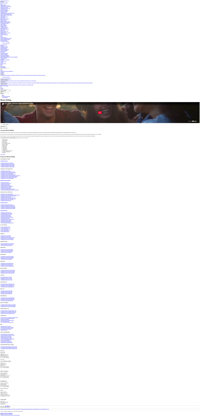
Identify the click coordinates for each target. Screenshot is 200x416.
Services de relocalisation (4, 55)
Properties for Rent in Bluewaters (6, 292)
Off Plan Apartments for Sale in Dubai (7, 243)
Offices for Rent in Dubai (5, 218)
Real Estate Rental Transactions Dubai (7, 320)
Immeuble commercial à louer (5, 32)
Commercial (2, 58)
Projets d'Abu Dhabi (3, 40)
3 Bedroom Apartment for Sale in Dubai (7, 165)
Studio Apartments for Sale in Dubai (7, 186)
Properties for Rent (3, 210)
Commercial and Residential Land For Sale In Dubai (9, 189)
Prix (1, 65)
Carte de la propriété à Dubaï (5, 39)
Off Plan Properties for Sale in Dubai (7, 244)
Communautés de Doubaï (4, 41)
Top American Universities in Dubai (7, 328)
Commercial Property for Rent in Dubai (7, 219)
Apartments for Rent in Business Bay (7, 264)
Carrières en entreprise (21, 84)
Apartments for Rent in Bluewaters (7, 290)
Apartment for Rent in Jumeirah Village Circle (8, 311)
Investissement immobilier (35, 82)
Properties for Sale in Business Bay (7, 265)
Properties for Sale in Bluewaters (6, 293)
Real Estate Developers (6, 96)
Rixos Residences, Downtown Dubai (7, 334)
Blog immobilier (3, 67)
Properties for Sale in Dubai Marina (7, 251)
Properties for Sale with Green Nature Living (8, 198)
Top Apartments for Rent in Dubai (6, 213)
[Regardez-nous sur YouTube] (7, 406)
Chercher (2, 93)
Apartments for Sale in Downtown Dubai (8, 171)
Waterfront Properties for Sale (6, 200)
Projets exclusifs (3, 4)
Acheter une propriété (4, 11)
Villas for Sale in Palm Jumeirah (6, 259)
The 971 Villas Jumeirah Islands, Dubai (7, 338)
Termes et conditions (41, 409)
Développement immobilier (4, 59)
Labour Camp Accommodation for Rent (7, 318)
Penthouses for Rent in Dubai (6, 212)
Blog (32, 84)
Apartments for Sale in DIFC (6, 170)
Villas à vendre (2, 17)
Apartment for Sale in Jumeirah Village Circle (8, 310)
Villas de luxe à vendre (4, 7)
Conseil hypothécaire (3, 54)
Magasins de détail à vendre (5, 21)
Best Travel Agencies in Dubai (6, 329)
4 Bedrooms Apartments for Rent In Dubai (8, 208)
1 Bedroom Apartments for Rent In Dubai (8, 205)
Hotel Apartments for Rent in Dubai (7, 217)
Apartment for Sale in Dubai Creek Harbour (8, 304)
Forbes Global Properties (4, 10)
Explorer (2, 74)
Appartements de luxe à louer (5, 8)
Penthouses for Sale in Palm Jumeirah (7, 239)
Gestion (1, 62)
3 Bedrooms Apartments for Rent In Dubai (8, 207)
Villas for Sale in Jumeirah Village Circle (8, 313)
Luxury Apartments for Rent (5, 229)
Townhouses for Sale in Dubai (6, 183)
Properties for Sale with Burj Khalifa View (8, 197)
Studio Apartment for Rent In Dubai (7, 204)
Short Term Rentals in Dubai (6, 221)
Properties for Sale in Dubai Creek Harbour (8, 306)
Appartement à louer (3, 28)
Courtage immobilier (3, 57)
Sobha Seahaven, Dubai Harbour (6, 341)
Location (1, 88)
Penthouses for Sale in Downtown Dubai (8, 237)
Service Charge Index (4, 50)
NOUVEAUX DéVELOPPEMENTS (6, 71)
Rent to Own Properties (5, 319)
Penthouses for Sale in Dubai (6, 185)
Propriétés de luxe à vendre (4, 5)
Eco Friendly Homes (3, 44)
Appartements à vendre (4, 16)
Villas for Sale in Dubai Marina (6, 252)
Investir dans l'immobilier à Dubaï (6, 38)
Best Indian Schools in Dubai (6, 326)
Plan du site (47, 409)
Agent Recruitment (15, 84)
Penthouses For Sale (3, 19)
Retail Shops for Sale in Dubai (6, 187)
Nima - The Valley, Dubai (5, 340)
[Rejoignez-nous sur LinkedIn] (8, 406)
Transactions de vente (4, 47)
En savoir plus (2, 154)
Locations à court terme (4, 27)
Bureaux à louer (3, 31)
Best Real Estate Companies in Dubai (7, 327)
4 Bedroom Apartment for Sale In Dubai (7, 166)
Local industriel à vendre (4, 23)
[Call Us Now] (0, 1)
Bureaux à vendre (3, 20)
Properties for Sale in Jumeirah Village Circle (8, 195)
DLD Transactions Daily (5, 321)
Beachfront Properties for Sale (6, 196)
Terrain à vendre (3, 24)
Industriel (1, 60)
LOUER (1, 73)
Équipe (1, 64)
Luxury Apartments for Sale (5, 227)
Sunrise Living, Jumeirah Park (6, 336)
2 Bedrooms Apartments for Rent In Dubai (8, 206)
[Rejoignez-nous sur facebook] (5, 406)
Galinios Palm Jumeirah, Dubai (6, 337)
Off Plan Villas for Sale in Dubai (6, 245)
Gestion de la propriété (4, 53)
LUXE (1, 70)
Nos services (2, 52)
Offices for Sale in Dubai (5, 184)
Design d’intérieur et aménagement (70, 82)
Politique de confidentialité (33, 409)
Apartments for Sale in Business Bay (7, 263)
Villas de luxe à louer (3, 9)
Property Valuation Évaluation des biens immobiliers (48, 82)
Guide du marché (3, 51)
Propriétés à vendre (3, 12)
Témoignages (2, 66)
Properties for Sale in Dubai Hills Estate (7, 299)
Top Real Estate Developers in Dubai (7, 322)
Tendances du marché (4, 46)
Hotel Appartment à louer (4, 29)
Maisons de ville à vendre (4, 18)
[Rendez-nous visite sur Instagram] (9, 406)
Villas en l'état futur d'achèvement (5, 14)
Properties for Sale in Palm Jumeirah (7, 258)
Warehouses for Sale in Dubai (6, 188)
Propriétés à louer (3, 26)
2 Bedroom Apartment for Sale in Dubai (7, 164)
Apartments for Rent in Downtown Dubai (8, 270)
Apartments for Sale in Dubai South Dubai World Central (10, 175)
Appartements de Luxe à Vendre (5, 6)
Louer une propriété (3, 25)
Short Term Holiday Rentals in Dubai (7, 222)
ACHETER (2, 72)
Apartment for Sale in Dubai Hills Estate (7, 297)
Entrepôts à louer (3, 33)
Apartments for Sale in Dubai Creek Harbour (8, 172)
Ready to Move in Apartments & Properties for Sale (9, 317)
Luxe (1, 3)
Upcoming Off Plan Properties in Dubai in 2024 (9, 346)
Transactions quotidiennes (4, 49)
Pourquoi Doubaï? (3, 37)
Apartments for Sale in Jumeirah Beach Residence (9, 176)
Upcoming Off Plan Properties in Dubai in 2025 (9, 347)
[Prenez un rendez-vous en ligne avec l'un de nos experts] (10, 415)
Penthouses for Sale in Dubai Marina (7, 238)
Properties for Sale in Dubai (5, 180)
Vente (1, 87)
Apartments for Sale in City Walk (6, 279)
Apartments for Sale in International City (7, 285)
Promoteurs (2, 45)
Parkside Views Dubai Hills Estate (6, 342)
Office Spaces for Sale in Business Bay (7, 266)
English (2, 2)
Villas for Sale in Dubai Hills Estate (7, 300)
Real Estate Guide (4, 330)
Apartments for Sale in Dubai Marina (7, 173)
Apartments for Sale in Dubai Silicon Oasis (8, 174)
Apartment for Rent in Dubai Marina (7, 250)
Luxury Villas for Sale (4, 228)
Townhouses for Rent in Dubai (6, 216)
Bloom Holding (5, 97)
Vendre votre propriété (4, 34)
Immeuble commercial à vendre (5, 22)
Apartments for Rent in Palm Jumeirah (7, 257)
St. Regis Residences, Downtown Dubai (7, 335)
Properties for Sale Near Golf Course (7, 199)
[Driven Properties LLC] (4, 0)
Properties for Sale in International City (7, 286)
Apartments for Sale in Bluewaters (6, 291)
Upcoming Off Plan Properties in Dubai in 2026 (9, 348)
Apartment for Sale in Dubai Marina (7, 249)
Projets (1, 36)
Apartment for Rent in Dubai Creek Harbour (8, 305)
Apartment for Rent (4, 202)
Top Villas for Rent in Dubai (6, 215)
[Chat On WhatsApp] (1, 1)
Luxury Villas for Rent (5, 230)
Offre (1, 35)
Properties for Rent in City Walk (6, 214)
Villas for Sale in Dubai (5, 182)
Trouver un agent (3, 63)
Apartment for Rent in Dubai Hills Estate (8, 298)
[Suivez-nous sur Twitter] (6, 406)
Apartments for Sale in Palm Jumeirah (7, 178)
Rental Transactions (3, 48)
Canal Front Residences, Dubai (6, 339)
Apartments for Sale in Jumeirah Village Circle (8, 177)
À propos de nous (3, 61)
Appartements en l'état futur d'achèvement (7, 13)
